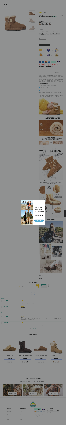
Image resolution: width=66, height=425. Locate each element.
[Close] (44, 201)
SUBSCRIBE (39, 220)
